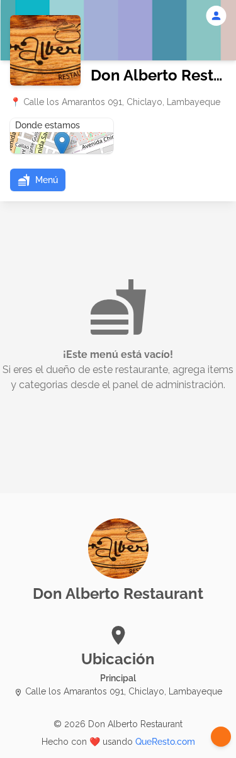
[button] (37, 180)
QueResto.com (165, 742)
